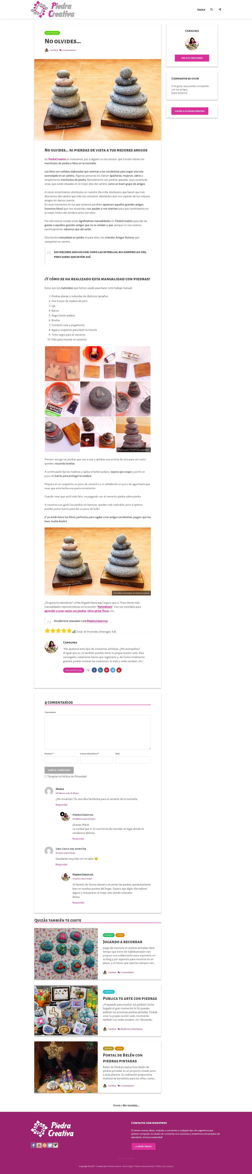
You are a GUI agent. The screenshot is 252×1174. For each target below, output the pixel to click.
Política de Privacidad (74, 776)
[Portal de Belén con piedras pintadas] (66, 1067)
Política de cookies (164, 1166)
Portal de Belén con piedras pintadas (123, 1058)
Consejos (109, 992)
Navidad (108, 1048)
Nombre (49, 754)
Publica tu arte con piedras (130, 998)
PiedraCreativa (83, 814)
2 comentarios (127, 1085)
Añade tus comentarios (131, 1029)
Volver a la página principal (190, 111)
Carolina (53, 50)
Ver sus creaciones (192, 58)
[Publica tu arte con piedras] (66, 1010)
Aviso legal (128, 1166)
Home (117, 1105)
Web (117, 754)
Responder (61, 804)
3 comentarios (127, 972)
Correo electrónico (89, 754)
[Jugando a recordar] (66, 953)
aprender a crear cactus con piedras (65, 611)
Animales (109, 935)
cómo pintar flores (98, 611)
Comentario (50, 712)
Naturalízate (52, 33)
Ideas (201, 9)
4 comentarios (69, 50)
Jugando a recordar (122, 942)
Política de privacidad (144, 1166)
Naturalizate (105, 606)
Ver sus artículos (74, 670)
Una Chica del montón (71, 848)
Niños (120, 935)
